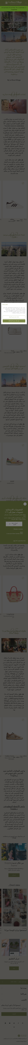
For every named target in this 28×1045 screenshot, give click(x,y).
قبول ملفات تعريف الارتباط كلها (14, 320)
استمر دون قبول (5, 304)
